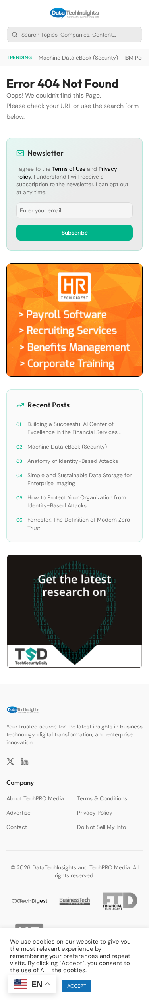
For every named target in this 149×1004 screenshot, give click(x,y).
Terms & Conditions (102, 798)
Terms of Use (68, 168)
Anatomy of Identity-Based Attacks (72, 460)
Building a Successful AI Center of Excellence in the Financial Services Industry (72, 428)
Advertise (18, 812)
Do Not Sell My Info (101, 827)
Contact (16, 827)
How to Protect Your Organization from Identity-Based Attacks (76, 501)
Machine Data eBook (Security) (78, 57)
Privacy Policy (94, 812)
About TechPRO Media (35, 798)
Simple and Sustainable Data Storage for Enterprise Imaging (79, 479)
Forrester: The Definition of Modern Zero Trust (78, 523)
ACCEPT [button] (76, 986)
